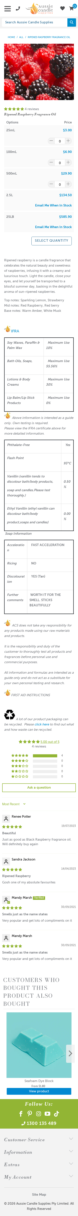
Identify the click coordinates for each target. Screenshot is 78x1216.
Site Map (39, 1195)
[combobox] (37, 22)
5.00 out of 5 (50, 742)
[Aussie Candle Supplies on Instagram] (38, 1114)
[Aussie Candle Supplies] (39, 8)
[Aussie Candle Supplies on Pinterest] (30, 1114)
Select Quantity (51, 241)
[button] (14, 109)
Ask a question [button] (39, 787)
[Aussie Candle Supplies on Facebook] (21, 1114)
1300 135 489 (42, 1124)
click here (41, 724)
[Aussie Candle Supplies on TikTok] (56, 1114)
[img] (12, 827)
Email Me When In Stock (53, 205)
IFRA (15, 331)
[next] (70, 1054)
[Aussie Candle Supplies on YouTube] (48, 1114)
